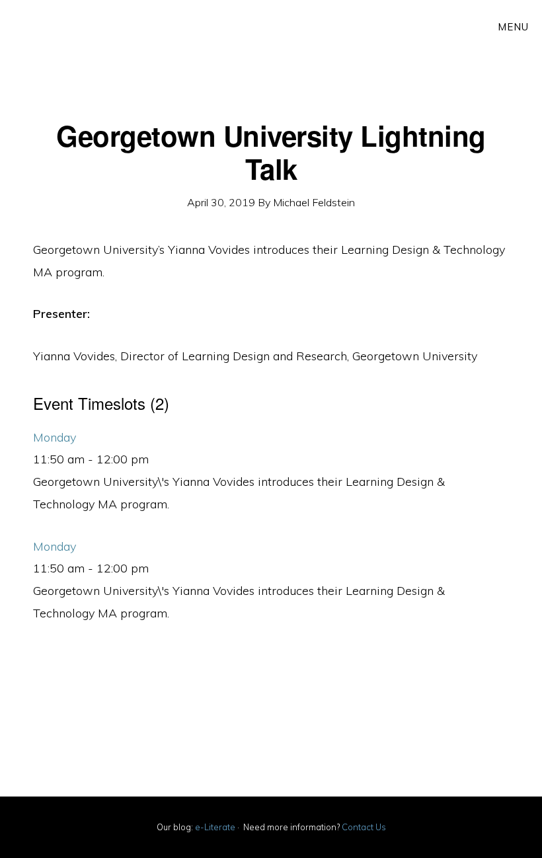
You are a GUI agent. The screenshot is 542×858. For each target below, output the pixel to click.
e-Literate (215, 827)
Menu (513, 26)
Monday (54, 437)
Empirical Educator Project (178, 39)
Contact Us (364, 827)
